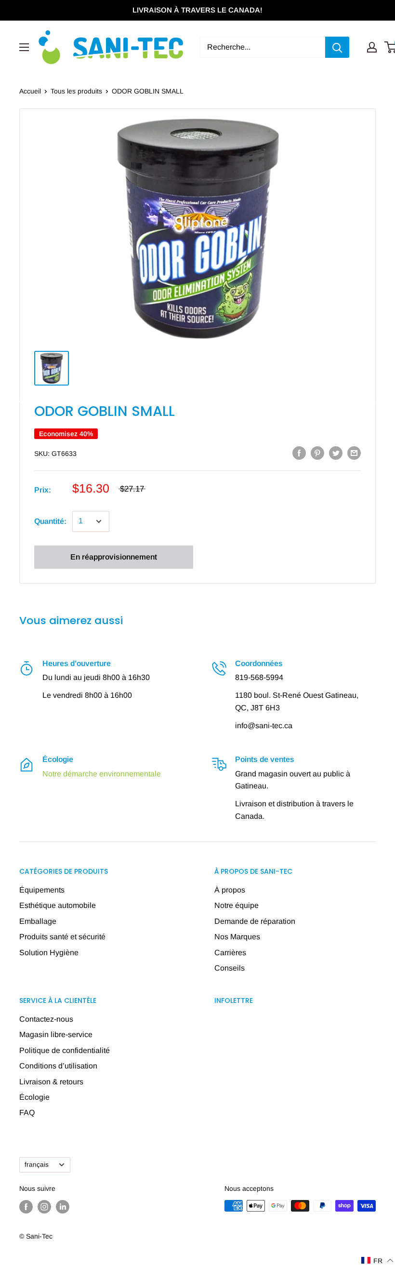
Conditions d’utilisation (58, 1066)
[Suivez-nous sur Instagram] (44, 1207)
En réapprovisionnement (113, 557)
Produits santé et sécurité (62, 937)
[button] (377, 1260)
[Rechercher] (337, 47)
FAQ (27, 1112)
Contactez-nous (46, 1019)
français (37, 1164)
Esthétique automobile (57, 905)
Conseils (229, 968)
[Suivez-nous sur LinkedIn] (62, 1207)
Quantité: (50, 521)
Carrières (230, 952)
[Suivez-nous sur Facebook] (26, 1207)
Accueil (30, 91)
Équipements (42, 890)
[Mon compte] (372, 47)
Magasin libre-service (55, 1034)
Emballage (37, 921)
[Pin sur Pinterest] (317, 452)
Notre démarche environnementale (101, 774)
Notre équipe (236, 905)
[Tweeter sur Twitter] (335, 452)
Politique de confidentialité (64, 1050)
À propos (229, 890)
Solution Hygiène (49, 952)
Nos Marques (237, 937)
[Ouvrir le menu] (24, 47)
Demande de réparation (254, 921)
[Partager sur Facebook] (299, 452)
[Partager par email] (354, 452)
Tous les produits (76, 91)
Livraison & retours (51, 1082)
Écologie (34, 1097)
